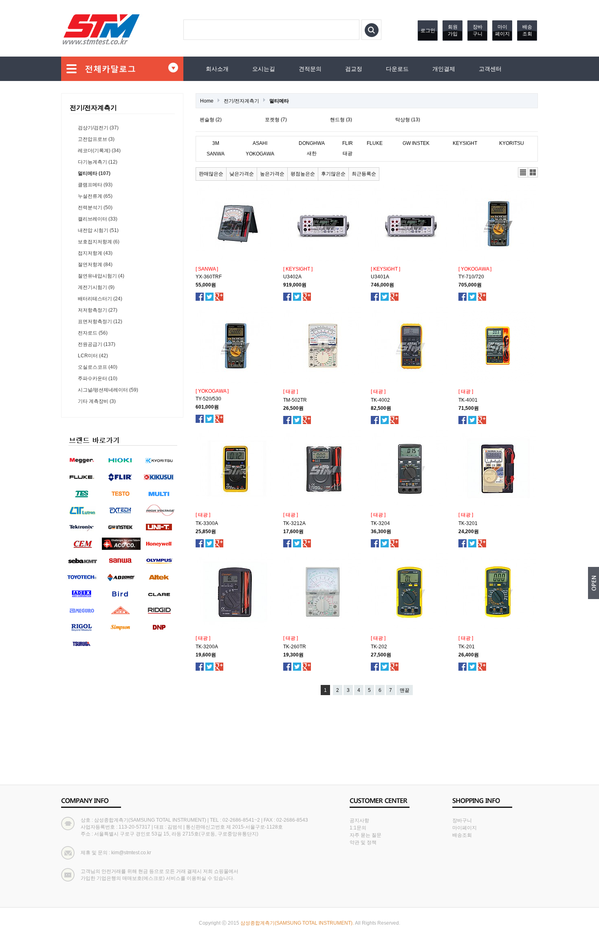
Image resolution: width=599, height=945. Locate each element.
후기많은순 (333, 174)
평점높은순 (303, 174)
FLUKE (375, 143)
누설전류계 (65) (95, 196)
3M (215, 143)
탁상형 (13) (407, 119)
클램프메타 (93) (95, 185)
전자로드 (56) (93, 333)
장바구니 (477, 30)
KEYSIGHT (465, 143)
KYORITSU (511, 143)
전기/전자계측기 (241, 101)
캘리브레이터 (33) (97, 219)
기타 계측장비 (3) (97, 401)
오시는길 (263, 69)
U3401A (380, 277)
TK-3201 (468, 523)
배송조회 (527, 30)
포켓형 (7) (276, 119)
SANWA (216, 154)
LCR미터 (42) (93, 356)
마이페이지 (502, 30)
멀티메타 (279, 101)
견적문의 (310, 69)
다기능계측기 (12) (97, 162)
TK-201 (466, 647)
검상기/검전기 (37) (98, 128)
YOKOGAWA (260, 154)
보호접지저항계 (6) (98, 242)
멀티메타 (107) (94, 173)
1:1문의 (358, 828)
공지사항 (359, 820)
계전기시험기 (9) (96, 287)
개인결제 (443, 69)
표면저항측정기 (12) (100, 321)
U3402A (292, 277)
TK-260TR (294, 647)
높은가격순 (272, 174)
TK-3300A (207, 523)
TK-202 (379, 647)
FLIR (347, 143)
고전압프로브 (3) (96, 139)
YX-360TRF (209, 277)
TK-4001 (468, 400)
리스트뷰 (523, 172)
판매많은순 (211, 174)
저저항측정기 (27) (97, 310)
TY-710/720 (471, 277)
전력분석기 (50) (95, 207)
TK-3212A (294, 523)
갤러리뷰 (533, 172)
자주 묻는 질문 (365, 835)
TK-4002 (380, 400)
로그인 (428, 30)
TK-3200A (207, 647)
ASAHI (260, 143)
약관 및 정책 (363, 842)
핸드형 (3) (341, 119)
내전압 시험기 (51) (98, 230)
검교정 (353, 69)
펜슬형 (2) (211, 119)
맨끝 (405, 690)
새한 (312, 153)
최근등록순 (364, 174)
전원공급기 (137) (96, 344)
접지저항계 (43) (95, 253)
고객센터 (490, 69)
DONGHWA (312, 143)
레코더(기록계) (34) (99, 150)
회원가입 (453, 30)
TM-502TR (295, 400)
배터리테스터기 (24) (100, 299)
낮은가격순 (241, 174)
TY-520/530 (208, 399)
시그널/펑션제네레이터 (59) (108, 390)
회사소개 (217, 69)
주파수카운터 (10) (97, 378)
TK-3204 (380, 523)
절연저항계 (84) (95, 264)
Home (207, 101)
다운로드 (397, 69)
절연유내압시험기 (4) (101, 276)
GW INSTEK (416, 143)
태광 (347, 153)
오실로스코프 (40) (97, 367)
